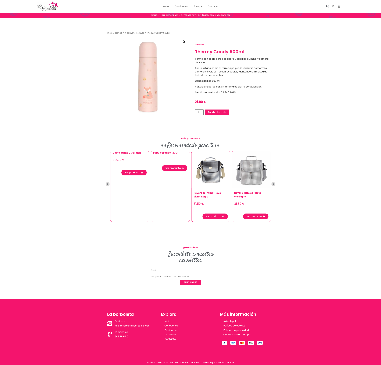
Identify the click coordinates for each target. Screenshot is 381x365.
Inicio (166, 6)
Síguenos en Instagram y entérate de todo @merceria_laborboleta (190, 15)
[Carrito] (339, 6)
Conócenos (181, 6)
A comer (129, 32)
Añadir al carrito (217, 112)
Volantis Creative (225, 362)
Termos (140, 32)
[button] (184, 41)
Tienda (198, 6)
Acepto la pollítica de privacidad (170, 276)
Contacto (213, 6)
